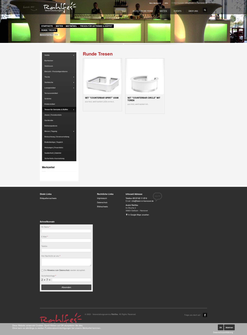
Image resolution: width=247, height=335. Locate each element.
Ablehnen (229, 327)
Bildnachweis (102, 206)
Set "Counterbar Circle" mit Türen (144, 99)
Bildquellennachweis (48, 198)
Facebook (205, 315)
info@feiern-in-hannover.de (196, 2)
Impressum (102, 198)
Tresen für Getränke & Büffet (96, 26)
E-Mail (44, 237)
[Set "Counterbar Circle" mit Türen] (145, 76)
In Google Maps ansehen (138, 214)
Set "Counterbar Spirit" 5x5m (101, 97)
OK (220, 327)
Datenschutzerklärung (223, 332)
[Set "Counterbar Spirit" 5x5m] (102, 76)
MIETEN (59, 26)
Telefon (44, 246)
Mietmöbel (71, 26)
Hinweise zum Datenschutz (58, 270)
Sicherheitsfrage (48, 276)
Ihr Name (45, 227)
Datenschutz (102, 202)
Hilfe (166, 3)
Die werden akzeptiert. (64, 270)
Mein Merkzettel (155, 3)
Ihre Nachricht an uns (50, 256)
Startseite (47, 26)
